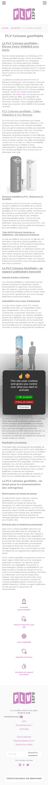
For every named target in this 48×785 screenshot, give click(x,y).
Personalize (24, 407)
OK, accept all (24, 397)
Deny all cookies (25, 402)
